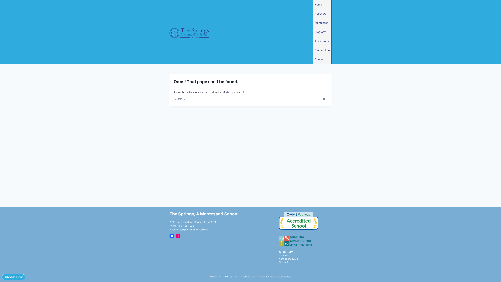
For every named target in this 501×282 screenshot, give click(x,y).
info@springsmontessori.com (193, 229)
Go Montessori (271, 277)
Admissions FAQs (288, 258)
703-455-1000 (186, 225)
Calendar (284, 255)
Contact (319, 59)
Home (318, 4)
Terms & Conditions (285, 277)
